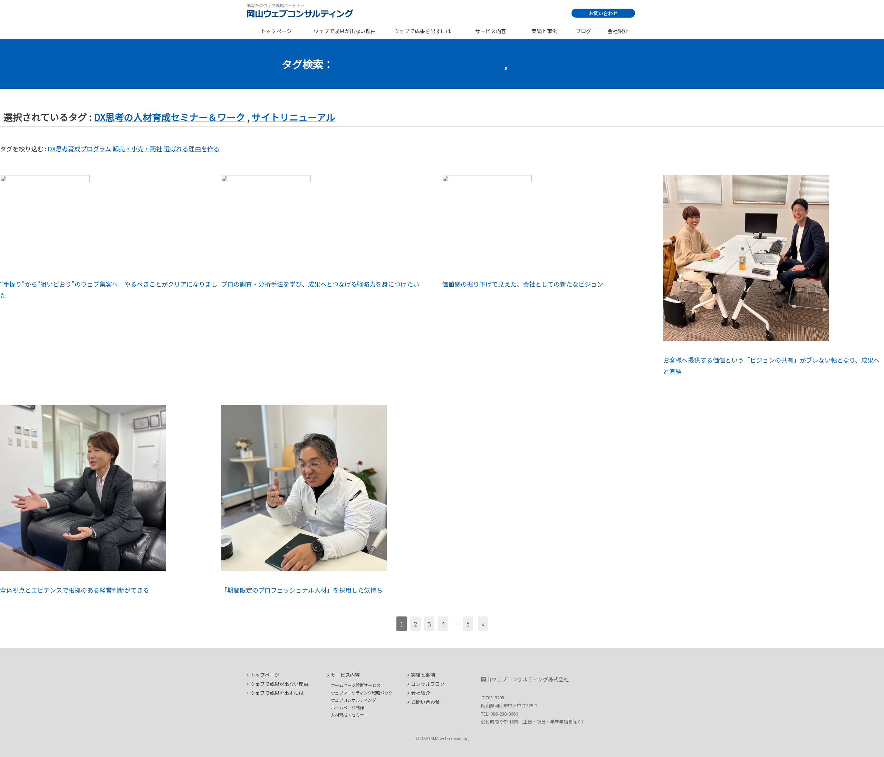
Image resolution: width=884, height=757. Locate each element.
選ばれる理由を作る (192, 148)
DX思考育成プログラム (79, 148)
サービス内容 (490, 31)
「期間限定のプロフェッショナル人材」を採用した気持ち (302, 589)
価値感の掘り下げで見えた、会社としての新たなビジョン (522, 283)
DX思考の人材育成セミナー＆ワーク (418, 63)
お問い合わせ (603, 13)
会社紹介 (617, 31)
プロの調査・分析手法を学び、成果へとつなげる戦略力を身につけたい (320, 283)
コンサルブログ (428, 683)
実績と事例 (544, 31)
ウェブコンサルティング (353, 700)
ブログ (583, 31)
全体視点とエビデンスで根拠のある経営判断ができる (74, 589)
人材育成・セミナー (349, 715)
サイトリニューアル (556, 63)
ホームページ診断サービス (356, 685)
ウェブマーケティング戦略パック (362, 693)
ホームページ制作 (347, 707)
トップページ (276, 31)
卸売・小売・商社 (137, 148)
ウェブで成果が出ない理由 (345, 31)
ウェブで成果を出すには (422, 31)
